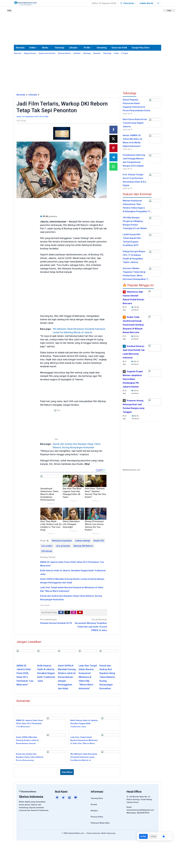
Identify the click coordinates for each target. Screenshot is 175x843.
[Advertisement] (87, 25)
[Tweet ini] (113, 139)
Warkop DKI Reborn (83, 546)
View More (67, 772)
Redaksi (94, 811)
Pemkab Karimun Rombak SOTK (56, 621)
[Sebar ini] (113, 130)
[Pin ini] (113, 148)
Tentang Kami (97, 798)
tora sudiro (47, 546)
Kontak (94, 804)
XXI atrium (46, 551)
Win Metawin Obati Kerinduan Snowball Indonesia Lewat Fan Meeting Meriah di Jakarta (79, 331)
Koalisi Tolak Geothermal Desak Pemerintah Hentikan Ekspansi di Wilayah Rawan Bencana (133, 325)
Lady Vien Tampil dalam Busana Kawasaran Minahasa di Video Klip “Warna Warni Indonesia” (88, 677)
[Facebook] (61, 612)
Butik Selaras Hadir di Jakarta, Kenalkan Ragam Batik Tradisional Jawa (46, 673)
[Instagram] (73, 612)
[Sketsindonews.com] (25, 3)
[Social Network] (158, 3)
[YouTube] (75, 797)
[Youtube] (80, 612)
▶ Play (143, 836)
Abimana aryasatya (62, 540)
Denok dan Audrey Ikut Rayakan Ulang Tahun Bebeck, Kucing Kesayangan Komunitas (76, 446)
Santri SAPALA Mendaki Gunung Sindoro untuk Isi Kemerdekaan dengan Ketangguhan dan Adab (67, 677)
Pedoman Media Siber (100, 823)
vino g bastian (63, 546)
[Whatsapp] (113, 167)
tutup (9, 10)
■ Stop (153, 836)
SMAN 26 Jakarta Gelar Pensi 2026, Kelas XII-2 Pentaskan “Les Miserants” (29, 723)
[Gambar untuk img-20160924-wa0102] (61, 133)
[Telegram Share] (113, 157)
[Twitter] (67, 612)
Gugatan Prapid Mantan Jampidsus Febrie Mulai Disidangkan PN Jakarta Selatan (133, 379)
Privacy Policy (97, 817)
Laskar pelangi (82, 540)
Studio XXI (98, 540)
